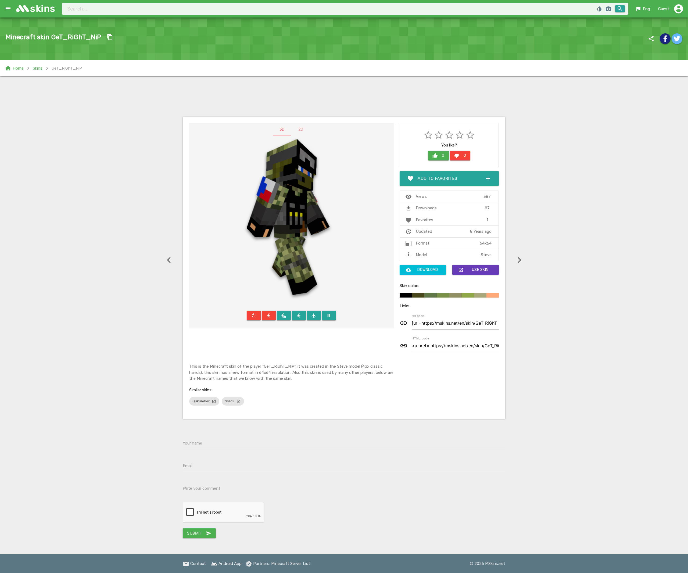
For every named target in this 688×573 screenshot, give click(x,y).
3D (282, 129)
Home (14, 68)
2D (300, 129)
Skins (37, 68)
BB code (418, 315)
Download (422, 270)
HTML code (420, 338)
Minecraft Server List (290, 563)
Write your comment (201, 488)
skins (43, 8)
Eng (642, 9)
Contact (194, 563)
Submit (199, 533)
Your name (192, 443)
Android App (226, 563)
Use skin (473, 270)
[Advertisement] (344, 96)
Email (187, 465)
